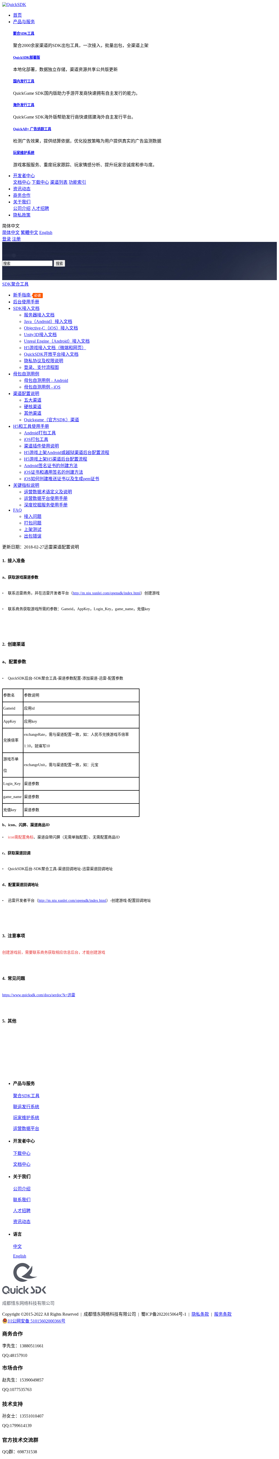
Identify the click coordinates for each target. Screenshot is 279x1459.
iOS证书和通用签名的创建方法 (53, 472)
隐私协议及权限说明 (43, 360)
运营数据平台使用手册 (46, 498)
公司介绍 (22, 208)
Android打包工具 (40, 433)
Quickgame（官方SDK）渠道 (51, 419)
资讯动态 (22, 188)
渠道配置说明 (26, 393)
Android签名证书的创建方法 (51, 465)
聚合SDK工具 (26, 1095)
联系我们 (22, 1199)
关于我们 (22, 202)
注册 (16, 239)
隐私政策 (22, 215)
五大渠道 (32, 400)
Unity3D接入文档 (40, 334)
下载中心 (40, 182)
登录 (6, 239)
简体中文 (11, 232)
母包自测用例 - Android (46, 380)
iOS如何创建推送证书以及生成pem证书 (61, 478)
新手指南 (22, 295)
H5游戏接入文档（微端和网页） (55, 347)
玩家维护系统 (26, 1117)
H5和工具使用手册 (31, 426)
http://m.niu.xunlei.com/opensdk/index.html (107, 593)
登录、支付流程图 (41, 367)
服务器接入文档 (39, 315)
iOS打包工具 (36, 439)
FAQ (17, 510)
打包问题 (32, 523)
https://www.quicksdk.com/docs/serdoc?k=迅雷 (38, 995)
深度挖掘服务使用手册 (46, 505)
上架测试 (32, 529)
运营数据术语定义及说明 (48, 492)
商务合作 (22, 195)
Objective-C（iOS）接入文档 (51, 328)
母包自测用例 (26, 374)
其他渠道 (32, 413)
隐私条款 (200, 1314)
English (45, 232)
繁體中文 (29, 232)
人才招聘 (40, 208)
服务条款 (223, 1314)
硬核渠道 (32, 406)
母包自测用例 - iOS (42, 387)
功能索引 (77, 182)
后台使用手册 (26, 301)
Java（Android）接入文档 (48, 321)
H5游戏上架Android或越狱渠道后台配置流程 (66, 452)
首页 (17, 15)
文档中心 (22, 182)
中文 (17, 1246)
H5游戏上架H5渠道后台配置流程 (55, 459)
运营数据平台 (26, 1128)
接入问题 (32, 516)
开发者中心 (24, 175)
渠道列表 (59, 182)
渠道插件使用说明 (41, 446)
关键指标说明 (26, 485)
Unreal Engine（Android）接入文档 (57, 341)
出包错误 (32, 536)
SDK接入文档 (26, 308)
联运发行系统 (26, 1106)
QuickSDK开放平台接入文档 (51, 354)
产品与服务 (24, 21)
